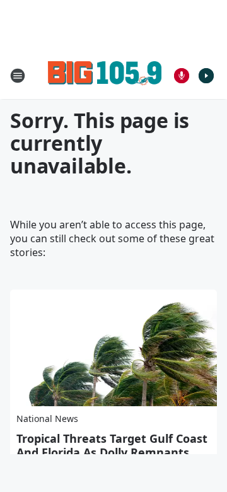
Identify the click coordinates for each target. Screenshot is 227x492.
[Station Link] (104, 75)
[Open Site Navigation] (17, 75)
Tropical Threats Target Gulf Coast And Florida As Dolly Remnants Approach (111, 452)
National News (47, 419)
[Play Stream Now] (206, 75)
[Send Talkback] (181, 75)
